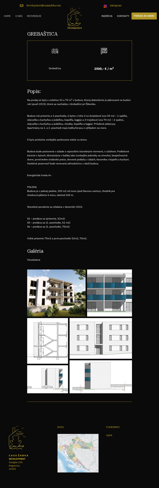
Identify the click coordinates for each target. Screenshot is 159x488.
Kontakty (123, 15)
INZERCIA (106, 15)
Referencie (34, 15)
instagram (116, 5)
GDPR (109, 435)
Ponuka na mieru (144, 16)
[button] (56, 293)
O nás (18, 15)
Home (7, 15)
